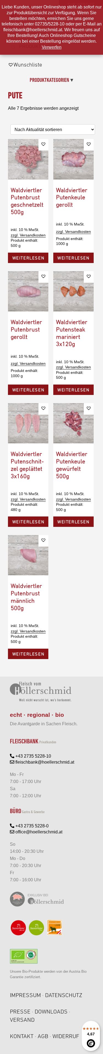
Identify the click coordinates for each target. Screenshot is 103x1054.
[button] (43, 144)
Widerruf (65, 1036)
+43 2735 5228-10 (32, 756)
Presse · (22, 1011)
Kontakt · (24, 1036)
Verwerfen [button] (52, 47)
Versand (22, 1020)
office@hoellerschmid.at (38, 832)
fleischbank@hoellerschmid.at (44, 762)
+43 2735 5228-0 (31, 826)
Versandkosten (33, 235)
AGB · (45, 1036)
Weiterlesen (28, 257)
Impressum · (27, 995)
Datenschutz (63, 995)
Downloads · (52, 1011)
